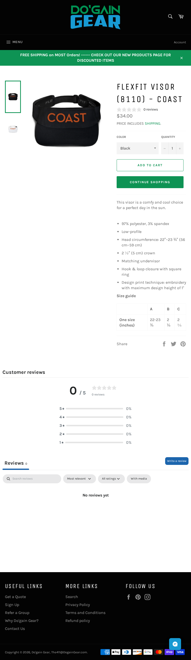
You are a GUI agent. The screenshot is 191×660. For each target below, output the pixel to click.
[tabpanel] (95, 512)
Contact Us (15, 628)
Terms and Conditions (85, 612)
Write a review (177, 461)
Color (121, 137)
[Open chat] (175, 644)
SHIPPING (152, 123)
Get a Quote (15, 596)
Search (71, 596)
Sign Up (12, 604)
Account (180, 42)
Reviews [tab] (15, 463)
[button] (95, 408)
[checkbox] (139, 478)
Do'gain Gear (41, 652)
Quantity (168, 137)
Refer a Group (17, 612)
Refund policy (77, 620)
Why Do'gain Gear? (22, 620)
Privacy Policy (77, 604)
